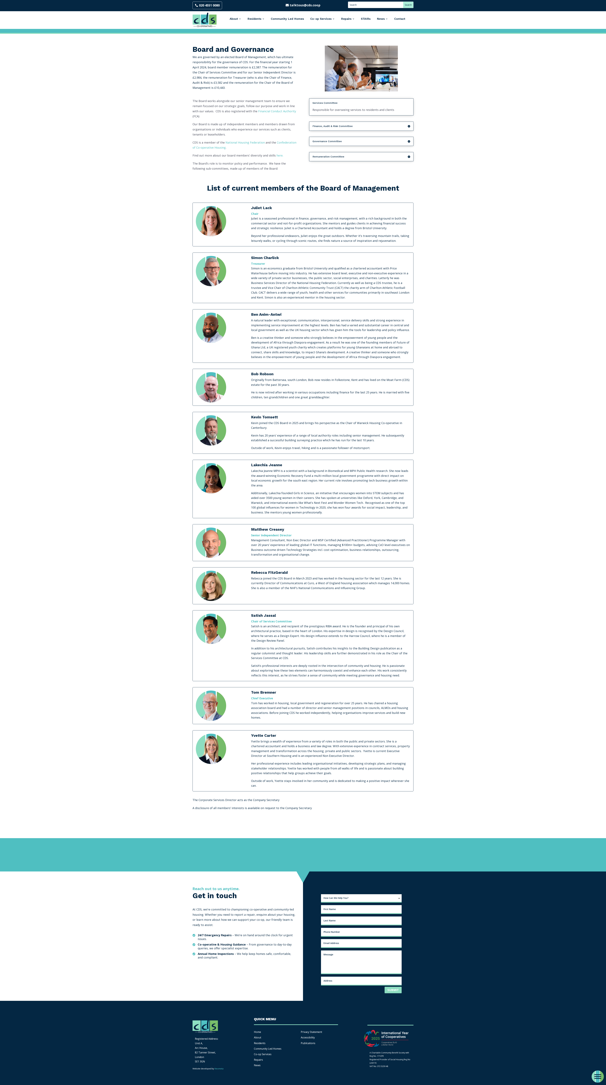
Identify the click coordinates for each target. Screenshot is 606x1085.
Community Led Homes (287, 18)
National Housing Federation (245, 142)
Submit (393, 990)
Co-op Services (321, 18)
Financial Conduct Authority (277, 111)
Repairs (346, 18)
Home (257, 1032)
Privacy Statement (311, 1032)
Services (262, 1054)
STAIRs (366, 18)
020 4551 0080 (209, 5)
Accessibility (308, 1037)
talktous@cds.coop (305, 5)
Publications (308, 1043)
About (234, 18)
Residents (254, 18)
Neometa (219, 1068)
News (381, 18)
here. (279, 155)
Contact (399, 18)
